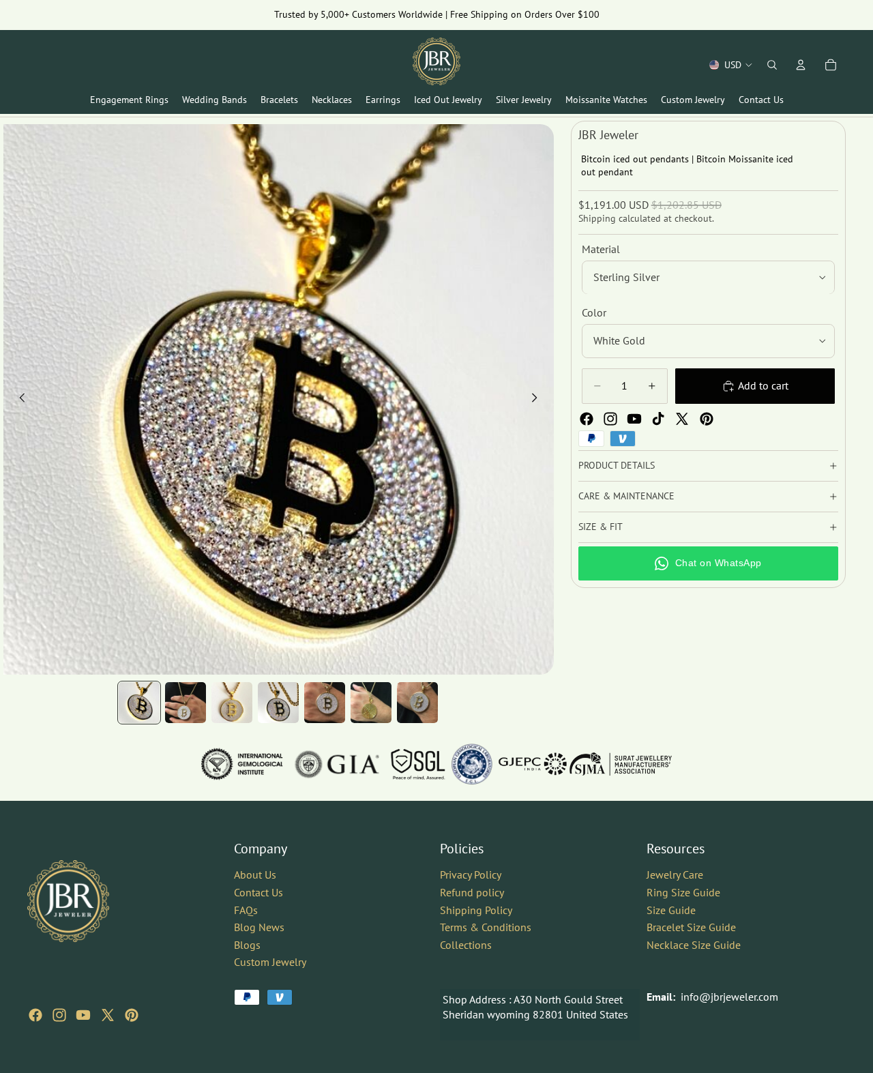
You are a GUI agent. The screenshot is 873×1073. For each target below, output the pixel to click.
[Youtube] (634, 419)
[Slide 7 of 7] (417, 702)
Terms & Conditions (485, 927)
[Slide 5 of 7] (324, 702)
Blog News (259, 927)
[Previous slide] (18, 400)
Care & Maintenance (626, 496)
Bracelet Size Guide (691, 927)
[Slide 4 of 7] (278, 702)
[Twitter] (682, 419)
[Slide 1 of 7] (139, 702)
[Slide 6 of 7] (371, 702)
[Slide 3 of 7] (231, 702)
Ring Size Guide (683, 892)
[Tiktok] (658, 419)
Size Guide (671, 910)
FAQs (246, 910)
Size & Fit (600, 526)
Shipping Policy (476, 910)
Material (601, 249)
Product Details (616, 465)
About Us (255, 874)
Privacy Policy (470, 874)
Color (594, 313)
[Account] (801, 65)
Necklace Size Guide (694, 945)
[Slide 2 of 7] (185, 702)
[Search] (772, 65)
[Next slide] (539, 400)
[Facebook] (586, 419)
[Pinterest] (706, 419)
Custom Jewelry (270, 962)
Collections (466, 945)
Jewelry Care (675, 874)
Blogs (247, 945)
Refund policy (472, 892)
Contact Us (258, 892)
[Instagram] (610, 419)
